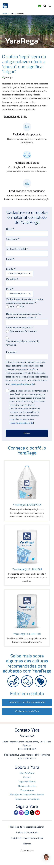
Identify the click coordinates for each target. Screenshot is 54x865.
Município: (11, 279)
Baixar (27, 433)
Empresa (10, 352)
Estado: (10, 269)
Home (5, 13)
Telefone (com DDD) (16, 249)
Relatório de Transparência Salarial (27, 795)
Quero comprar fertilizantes (23, 331)
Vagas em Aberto (27, 782)
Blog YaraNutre (27, 773)
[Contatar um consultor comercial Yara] (27, 699)
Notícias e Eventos (27, 786)
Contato (27, 777)
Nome (9, 229)
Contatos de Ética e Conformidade (27, 838)
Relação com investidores (27, 799)
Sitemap (27, 844)
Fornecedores (27, 790)
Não (22, 307)
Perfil (8, 289)
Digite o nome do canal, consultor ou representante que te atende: (23, 316)
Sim (12, 307)
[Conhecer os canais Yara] (27, 709)
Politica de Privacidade (27, 833)
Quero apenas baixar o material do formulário (22, 343)
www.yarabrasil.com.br (22, 384)
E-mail (9, 259)
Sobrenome (11, 239)
